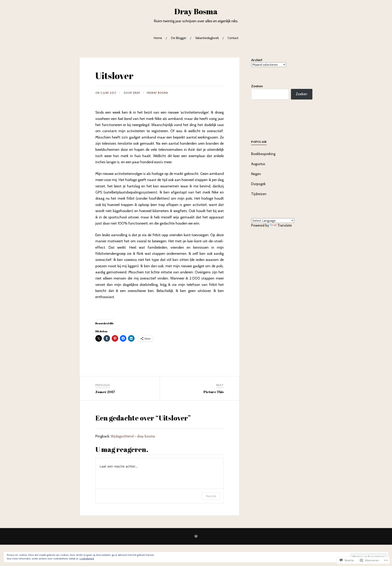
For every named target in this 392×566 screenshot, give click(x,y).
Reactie (211, 496)
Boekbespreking (263, 154)
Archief (256, 60)
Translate (284, 225)
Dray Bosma (196, 11)
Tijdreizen (258, 194)
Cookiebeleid (86, 558)
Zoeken (257, 86)
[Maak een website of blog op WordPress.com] (196, 536)
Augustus (258, 164)
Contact (233, 38)
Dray (136, 92)
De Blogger (178, 38)
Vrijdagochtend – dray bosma (133, 436)
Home (158, 38)
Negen (256, 174)
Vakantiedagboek (207, 38)
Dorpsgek (258, 184)
